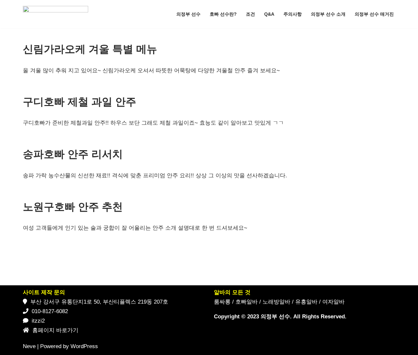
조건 (250, 14)
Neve (29, 346)
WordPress (84, 346)
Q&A (269, 14)
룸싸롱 (222, 302)
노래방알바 (276, 302)
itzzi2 (38, 321)
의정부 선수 (188, 14)
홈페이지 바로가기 (55, 330)
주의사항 (292, 14)
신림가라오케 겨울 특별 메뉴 (90, 49)
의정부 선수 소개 (328, 14)
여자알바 (333, 302)
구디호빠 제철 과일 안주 (79, 102)
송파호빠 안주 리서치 (73, 154)
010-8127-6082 (50, 311)
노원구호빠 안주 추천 (73, 207)
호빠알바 (246, 302)
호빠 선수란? (223, 14)
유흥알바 (306, 302)
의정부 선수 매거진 (374, 14)
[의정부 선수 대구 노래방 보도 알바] (57, 14)
